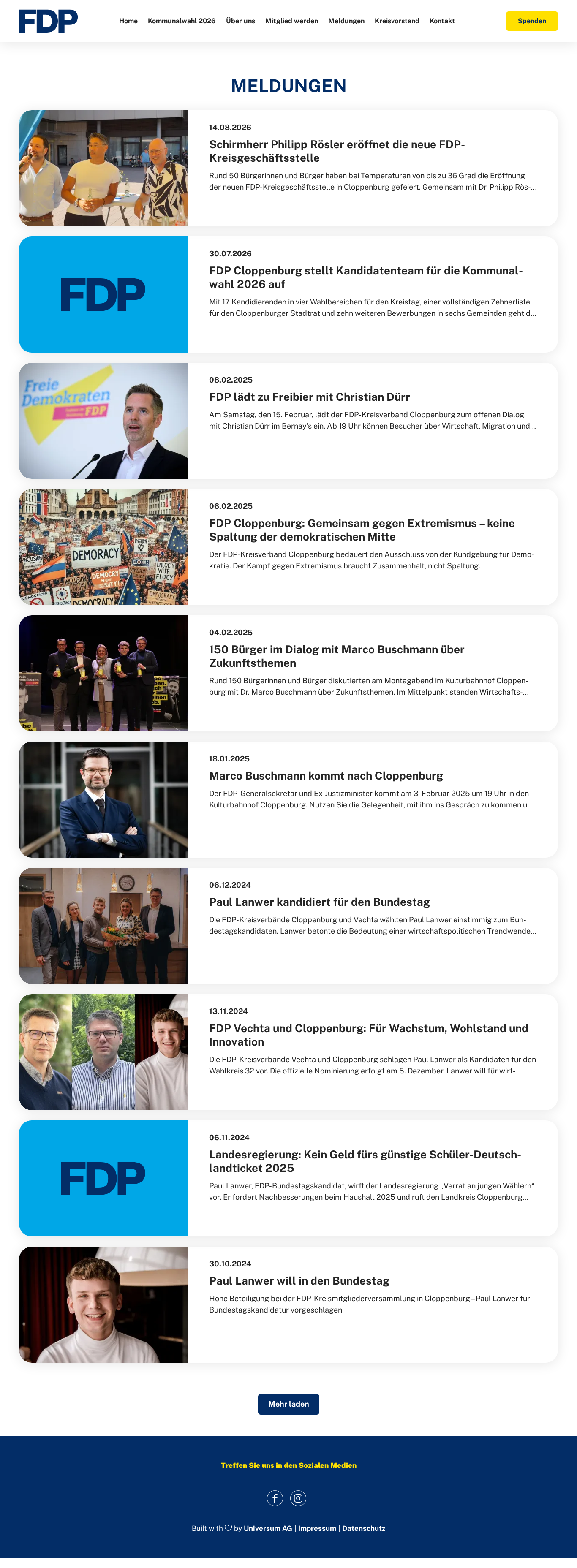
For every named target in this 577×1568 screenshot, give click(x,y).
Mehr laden (288, 1404)
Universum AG (268, 1529)
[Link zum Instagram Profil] (298, 1498)
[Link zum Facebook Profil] (274, 1498)
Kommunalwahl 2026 (182, 21)
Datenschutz (363, 1529)
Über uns (240, 21)
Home (128, 21)
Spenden (532, 21)
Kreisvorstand (397, 21)
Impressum (317, 1529)
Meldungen (346, 21)
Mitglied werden (291, 21)
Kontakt (442, 21)
